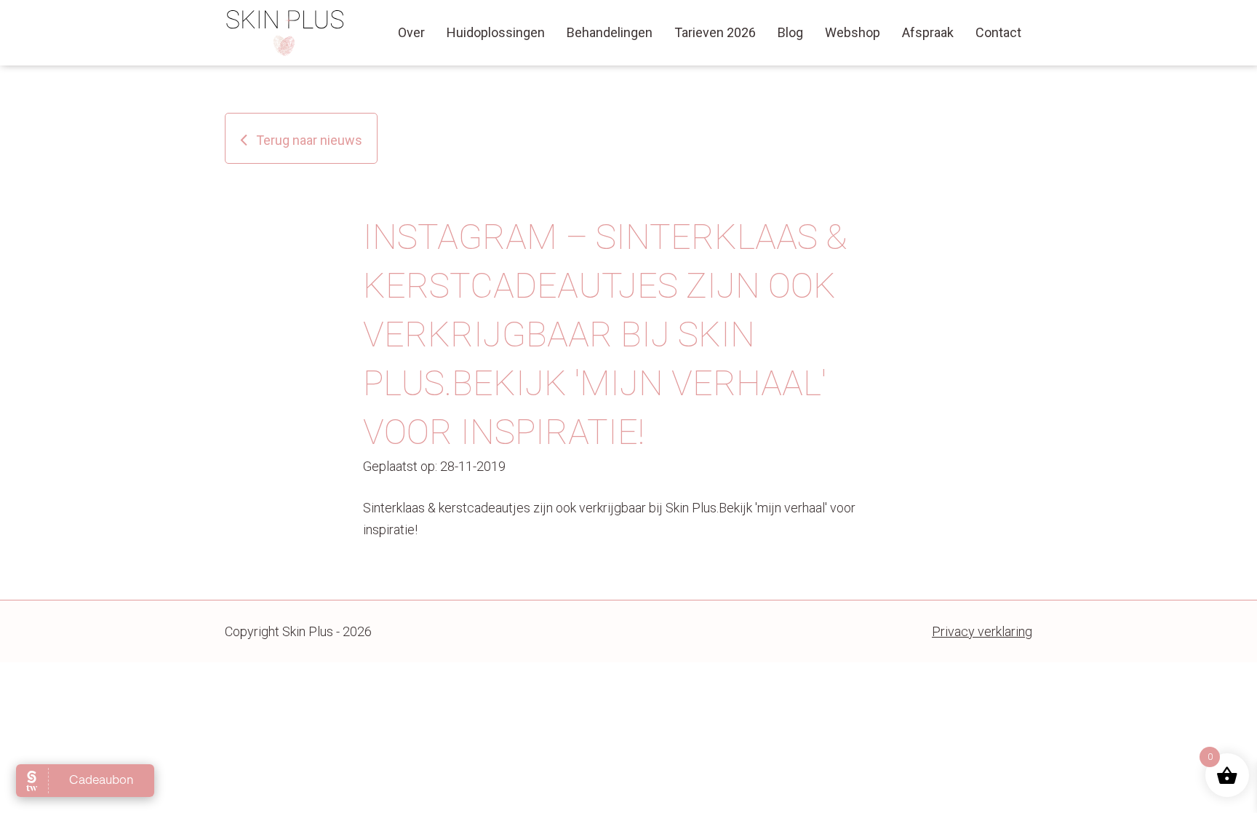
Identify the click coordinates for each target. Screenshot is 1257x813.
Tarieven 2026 (715, 32)
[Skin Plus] (285, 33)
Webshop (852, 32)
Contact (998, 32)
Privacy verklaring (982, 631)
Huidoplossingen (496, 32)
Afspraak (928, 32)
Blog (790, 32)
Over (411, 32)
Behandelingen (610, 32)
